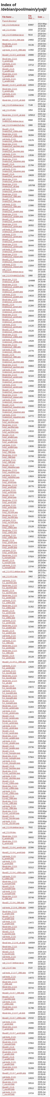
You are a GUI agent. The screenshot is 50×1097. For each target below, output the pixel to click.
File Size (30, 17)
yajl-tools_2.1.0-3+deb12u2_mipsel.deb (12, 266)
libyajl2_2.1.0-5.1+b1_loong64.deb (11, 752)
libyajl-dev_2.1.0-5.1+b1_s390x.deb (10, 787)
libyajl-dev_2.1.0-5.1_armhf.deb (9, 647)
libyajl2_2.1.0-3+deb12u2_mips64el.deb (13, 165)
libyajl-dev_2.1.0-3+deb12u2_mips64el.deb (13, 160)
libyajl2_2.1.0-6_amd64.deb (8, 918)
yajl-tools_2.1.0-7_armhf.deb (9, 1023)
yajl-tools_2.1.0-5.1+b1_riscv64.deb (10, 822)
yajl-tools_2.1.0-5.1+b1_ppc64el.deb (11, 777)
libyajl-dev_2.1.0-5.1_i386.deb (9, 652)
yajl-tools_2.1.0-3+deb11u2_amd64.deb (12, 296)
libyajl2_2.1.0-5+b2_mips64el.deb (10, 466)
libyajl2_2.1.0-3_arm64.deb (14, 85)
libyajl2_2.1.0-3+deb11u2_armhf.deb (12, 321)
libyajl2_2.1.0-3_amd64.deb (8, 70)
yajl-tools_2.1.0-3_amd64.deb (9, 80)
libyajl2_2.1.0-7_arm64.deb (14, 1073)
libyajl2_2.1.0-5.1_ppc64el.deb (9, 592)
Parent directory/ (9, 21)
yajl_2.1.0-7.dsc (9, 968)
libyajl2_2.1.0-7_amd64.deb (8, 1058)
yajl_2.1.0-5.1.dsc (9, 577)
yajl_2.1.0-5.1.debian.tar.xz (13, 572)
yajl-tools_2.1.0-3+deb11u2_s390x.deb (12, 341)
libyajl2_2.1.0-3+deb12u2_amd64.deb (12, 210)
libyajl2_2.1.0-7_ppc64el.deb (8, 998)
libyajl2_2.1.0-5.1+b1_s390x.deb (10, 782)
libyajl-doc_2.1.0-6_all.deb (13, 943)
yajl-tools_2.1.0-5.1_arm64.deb (9, 622)
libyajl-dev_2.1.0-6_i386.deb (9, 897)
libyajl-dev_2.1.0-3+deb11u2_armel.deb (12, 301)
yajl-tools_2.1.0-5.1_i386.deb (9, 642)
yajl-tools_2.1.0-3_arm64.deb (9, 95)
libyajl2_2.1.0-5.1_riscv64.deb (9, 687)
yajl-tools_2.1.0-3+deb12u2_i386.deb (11, 205)
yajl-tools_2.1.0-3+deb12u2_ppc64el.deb (13, 155)
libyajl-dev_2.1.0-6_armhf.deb (9, 842)
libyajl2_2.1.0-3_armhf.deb (13, 55)
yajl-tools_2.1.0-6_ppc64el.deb (9, 938)
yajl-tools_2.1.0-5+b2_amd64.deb (9, 446)
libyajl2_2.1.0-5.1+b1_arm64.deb (10, 717)
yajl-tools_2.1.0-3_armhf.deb (9, 65)
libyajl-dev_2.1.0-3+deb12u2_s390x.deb (12, 135)
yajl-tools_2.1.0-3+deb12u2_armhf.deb (12, 235)
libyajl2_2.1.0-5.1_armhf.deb (8, 657)
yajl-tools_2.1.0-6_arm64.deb (9, 857)
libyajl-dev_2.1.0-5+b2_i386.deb (9, 456)
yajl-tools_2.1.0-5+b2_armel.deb (9, 506)
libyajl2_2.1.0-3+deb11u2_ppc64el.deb (13, 361)
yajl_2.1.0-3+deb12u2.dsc (13, 125)
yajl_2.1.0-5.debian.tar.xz (13, 105)
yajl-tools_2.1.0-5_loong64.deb (9, 566)
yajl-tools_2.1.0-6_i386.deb (14, 908)
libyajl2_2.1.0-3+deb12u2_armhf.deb (12, 220)
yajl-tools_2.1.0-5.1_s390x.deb (9, 602)
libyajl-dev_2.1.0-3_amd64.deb (9, 75)
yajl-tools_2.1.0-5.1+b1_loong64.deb (11, 762)
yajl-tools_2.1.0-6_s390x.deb (9, 877)
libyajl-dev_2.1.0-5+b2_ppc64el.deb (10, 426)
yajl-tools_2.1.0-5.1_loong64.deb (9, 692)
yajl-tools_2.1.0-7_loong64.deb (9, 1038)
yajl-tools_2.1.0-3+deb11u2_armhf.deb (12, 326)
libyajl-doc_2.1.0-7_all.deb (13, 1013)
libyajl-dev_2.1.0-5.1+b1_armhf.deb (10, 722)
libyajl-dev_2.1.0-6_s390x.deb (9, 867)
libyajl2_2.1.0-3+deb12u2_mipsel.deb (12, 261)
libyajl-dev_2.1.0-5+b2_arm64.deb (9, 546)
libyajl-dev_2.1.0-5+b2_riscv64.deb (10, 516)
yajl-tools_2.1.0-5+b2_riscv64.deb (10, 521)
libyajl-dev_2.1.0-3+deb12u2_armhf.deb (12, 225)
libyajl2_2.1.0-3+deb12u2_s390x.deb (12, 130)
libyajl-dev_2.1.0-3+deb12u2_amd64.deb (12, 215)
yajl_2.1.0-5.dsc (9, 110)
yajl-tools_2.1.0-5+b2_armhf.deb (9, 491)
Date (40, 17)
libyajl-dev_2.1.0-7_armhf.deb (9, 1028)
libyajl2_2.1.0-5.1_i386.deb (14, 662)
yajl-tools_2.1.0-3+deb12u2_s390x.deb (12, 140)
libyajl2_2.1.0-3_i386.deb (13, 40)
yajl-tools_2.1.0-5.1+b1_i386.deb (9, 807)
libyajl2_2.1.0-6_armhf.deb (13, 852)
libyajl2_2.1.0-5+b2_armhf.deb (9, 481)
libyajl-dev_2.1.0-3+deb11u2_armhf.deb (12, 316)
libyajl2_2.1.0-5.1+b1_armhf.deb (10, 732)
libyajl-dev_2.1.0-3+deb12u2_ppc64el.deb (13, 145)
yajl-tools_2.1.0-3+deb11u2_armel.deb (12, 311)
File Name (6, 17)
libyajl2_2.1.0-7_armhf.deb (13, 1033)
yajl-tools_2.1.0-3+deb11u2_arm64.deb (12, 386)
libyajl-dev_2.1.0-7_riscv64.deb (9, 1083)
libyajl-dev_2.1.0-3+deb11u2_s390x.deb (12, 336)
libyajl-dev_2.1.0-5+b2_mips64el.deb (10, 471)
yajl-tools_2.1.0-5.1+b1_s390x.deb (10, 792)
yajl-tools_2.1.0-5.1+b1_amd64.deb (10, 742)
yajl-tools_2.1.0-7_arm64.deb (9, 1078)
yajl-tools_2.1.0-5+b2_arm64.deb (9, 551)
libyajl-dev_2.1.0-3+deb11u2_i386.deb (11, 346)
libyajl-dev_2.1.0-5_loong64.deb (9, 556)
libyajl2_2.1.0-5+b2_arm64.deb (9, 541)
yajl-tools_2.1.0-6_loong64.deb (9, 892)
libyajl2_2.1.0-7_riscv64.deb (8, 1088)
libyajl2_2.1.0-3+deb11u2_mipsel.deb (12, 391)
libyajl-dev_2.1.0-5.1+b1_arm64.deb (10, 707)
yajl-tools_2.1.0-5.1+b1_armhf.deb (10, 727)
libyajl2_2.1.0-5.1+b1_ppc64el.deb (11, 767)
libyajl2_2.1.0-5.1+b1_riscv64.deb (10, 817)
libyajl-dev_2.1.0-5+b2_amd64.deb (9, 441)
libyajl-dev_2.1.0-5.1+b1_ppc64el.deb (11, 772)
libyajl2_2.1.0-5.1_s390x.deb (8, 617)
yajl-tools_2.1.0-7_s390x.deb (9, 1003)
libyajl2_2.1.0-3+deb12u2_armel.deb (12, 175)
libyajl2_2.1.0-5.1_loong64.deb (9, 702)
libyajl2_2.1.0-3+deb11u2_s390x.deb (12, 331)
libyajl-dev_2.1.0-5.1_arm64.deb (9, 597)
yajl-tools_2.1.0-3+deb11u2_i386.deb (11, 351)
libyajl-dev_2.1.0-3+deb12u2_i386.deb (11, 195)
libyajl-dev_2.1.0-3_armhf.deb (9, 60)
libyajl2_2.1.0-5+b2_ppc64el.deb (10, 421)
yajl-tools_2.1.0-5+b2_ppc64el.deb (10, 431)
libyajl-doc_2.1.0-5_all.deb (13, 115)
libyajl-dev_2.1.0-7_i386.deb (9, 983)
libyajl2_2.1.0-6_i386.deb (13, 903)
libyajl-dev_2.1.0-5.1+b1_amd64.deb (10, 737)
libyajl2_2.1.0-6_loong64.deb (8, 887)
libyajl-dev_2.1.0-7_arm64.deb (9, 1068)
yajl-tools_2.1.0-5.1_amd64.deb (9, 637)
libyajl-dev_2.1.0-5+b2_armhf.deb (9, 486)
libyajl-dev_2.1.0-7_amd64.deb (9, 1053)
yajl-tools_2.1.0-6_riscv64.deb (9, 958)
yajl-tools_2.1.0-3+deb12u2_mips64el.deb (13, 170)
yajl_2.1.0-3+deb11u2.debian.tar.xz (12, 271)
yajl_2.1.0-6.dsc (9, 832)
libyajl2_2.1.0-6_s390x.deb (14, 873)
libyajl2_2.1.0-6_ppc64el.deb (8, 933)
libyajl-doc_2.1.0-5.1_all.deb (9, 682)
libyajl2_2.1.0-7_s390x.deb (14, 1018)
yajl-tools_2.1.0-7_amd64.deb (9, 1063)
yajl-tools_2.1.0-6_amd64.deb (9, 923)
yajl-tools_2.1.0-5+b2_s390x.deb (9, 536)
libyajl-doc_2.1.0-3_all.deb (13, 100)
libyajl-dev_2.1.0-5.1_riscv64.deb (9, 677)
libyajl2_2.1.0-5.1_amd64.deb (9, 632)
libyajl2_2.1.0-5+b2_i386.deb (8, 451)
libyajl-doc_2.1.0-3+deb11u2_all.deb (10, 281)
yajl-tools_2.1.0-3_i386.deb (14, 50)
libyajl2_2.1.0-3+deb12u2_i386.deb (11, 200)
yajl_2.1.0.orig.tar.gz (11, 25)
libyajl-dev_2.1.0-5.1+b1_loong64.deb (11, 757)
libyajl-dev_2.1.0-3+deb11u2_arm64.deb (12, 376)
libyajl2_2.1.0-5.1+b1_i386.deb (9, 797)
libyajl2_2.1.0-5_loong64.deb (8, 561)
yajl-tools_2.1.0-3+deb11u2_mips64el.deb (13, 416)
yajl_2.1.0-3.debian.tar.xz (13, 35)
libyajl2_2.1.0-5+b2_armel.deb (9, 496)
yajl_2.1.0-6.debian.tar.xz (13, 827)
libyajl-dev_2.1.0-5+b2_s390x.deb (9, 531)
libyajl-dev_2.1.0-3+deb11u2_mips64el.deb (13, 411)
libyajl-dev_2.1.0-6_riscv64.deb (9, 948)
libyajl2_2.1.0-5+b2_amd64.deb (9, 436)
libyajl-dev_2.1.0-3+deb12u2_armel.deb (12, 180)
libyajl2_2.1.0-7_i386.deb (13, 993)
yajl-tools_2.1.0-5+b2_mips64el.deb (10, 476)
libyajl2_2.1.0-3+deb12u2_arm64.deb (12, 240)
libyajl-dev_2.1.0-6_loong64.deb (9, 882)
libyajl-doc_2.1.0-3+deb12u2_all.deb (10, 185)
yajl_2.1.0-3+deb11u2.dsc (13, 276)
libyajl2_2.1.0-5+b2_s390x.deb (9, 526)
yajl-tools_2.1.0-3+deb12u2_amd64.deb (12, 230)
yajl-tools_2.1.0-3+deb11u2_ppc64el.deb (13, 371)
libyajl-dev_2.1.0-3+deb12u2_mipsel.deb (12, 255)
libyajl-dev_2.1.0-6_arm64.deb (9, 837)
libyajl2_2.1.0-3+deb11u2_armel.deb (12, 306)
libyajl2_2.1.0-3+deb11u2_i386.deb (11, 356)
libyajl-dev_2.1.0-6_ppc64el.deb (9, 928)
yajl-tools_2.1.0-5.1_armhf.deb (9, 667)
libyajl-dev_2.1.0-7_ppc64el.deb (9, 988)
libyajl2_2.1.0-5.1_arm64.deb (8, 612)
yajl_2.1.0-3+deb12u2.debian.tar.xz (13, 120)
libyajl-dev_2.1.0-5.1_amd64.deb (9, 627)
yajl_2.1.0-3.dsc (9, 30)
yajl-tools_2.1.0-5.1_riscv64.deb (9, 672)
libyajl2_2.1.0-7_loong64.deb (8, 1048)
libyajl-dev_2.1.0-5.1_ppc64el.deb (9, 587)
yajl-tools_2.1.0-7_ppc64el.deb (9, 978)
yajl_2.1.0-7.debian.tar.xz (13, 963)
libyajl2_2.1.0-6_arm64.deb (14, 847)
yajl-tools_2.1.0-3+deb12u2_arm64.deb (12, 250)
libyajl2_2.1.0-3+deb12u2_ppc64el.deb (13, 150)
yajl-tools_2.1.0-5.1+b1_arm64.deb (10, 712)
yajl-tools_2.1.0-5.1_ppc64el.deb (9, 582)
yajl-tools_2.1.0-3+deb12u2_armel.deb (12, 190)
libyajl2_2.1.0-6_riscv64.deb (8, 953)
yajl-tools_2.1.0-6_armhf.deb (9, 862)
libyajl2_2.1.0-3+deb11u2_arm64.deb (12, 381)
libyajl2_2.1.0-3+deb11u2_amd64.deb (12, 291)
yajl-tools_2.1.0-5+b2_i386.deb (9, 461)
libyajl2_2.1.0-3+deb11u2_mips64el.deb (13, 406)
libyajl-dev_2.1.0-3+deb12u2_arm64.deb (12, 245)
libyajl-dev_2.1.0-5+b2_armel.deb (9, 501)
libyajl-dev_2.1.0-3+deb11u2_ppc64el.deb (13, 366)
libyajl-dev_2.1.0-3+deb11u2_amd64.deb (12, 286)
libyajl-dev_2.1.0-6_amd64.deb (9, 913)
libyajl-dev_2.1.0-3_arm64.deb (9, 90)
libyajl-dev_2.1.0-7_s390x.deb (9, 1008)
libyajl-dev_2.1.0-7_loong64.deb (9, 1043)
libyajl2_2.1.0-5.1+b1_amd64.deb (10, 747)
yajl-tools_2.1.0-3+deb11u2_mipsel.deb (12, 401)
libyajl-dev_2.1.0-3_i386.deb (9, 45)
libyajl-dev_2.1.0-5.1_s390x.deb (9, 607)
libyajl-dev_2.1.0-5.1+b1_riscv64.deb (10, 812)
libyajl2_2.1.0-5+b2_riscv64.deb (10, 511)
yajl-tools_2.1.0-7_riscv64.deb (9, 1093)
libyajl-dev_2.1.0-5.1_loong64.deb (9, 697)
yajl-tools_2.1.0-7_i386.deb (14, 973)
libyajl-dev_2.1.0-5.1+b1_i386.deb (9, 802)
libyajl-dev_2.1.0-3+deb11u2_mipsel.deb (12, 396)
